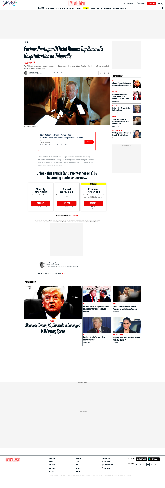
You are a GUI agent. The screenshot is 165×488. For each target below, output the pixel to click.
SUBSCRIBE (151, 3)
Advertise (69, 475)
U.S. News (116, 8)
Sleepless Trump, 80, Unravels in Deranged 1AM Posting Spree (52, 328)
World (77, 465)
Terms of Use (60, 144)
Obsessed (72, 8)
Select (40, 203)
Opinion (92, 8)
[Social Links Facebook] (136, 465)
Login (75, 215)
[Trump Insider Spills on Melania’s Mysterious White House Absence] (137, 124)
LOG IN (160, 3)
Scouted (123, 8)
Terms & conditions (111, 475)
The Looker (59, 8)
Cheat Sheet (50, 8)
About (51, 475)
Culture (78, 468)
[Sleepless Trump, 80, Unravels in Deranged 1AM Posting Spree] (137, 88)
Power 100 (99, 8)
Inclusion (101, 475)
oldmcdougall (51, 266)
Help (74, 475)
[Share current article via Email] (104, 73)
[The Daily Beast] (77, 3)
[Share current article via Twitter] (100, 73)
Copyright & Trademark (124, 475)
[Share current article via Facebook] (96, 73)
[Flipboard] (155, 465)
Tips (60, 475)
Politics (85, 8)
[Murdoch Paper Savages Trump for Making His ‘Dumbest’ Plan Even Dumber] (137, 99)
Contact (56, 475)
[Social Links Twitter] (140, 465)
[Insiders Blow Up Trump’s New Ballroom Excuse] (137, 113)
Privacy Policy (68, 144)
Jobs (64, 475)
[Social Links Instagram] (144, 465)
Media (66, 8)
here (62, 273)
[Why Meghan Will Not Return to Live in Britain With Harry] (137, 137)
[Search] (162, 8)
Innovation (107, 8)
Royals (79, 8)
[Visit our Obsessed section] (15, 3)
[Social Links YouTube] (148, 465)
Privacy (78, 475)
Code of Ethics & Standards (90, 475)
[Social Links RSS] (151, 465)
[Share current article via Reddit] (108, 73)
